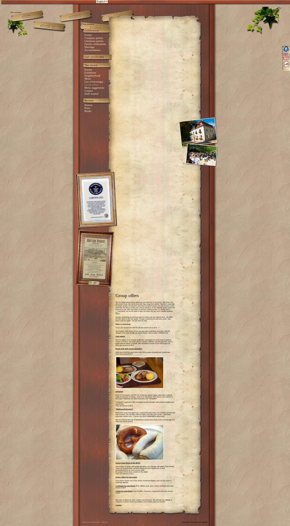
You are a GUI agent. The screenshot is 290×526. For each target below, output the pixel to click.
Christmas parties (93, 41)
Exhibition (90, 72)
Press (87, 108)
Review (89, 100)
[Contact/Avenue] (76, 17)
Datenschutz (95, 522)
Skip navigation (88, 24)
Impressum (86, 522)
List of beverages (93, 81)
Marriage (89, 47)
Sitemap (104, 522)
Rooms (88, 69)
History (88, 105)
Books (87, 111)
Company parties (93, 37)
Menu (87, 78)
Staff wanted (91, 93)
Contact (88, 90)
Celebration (91, 30)
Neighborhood (92, 75)
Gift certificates (94, 56)
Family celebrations (95, 44)
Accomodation (92, 50)
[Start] (27, 17)
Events (88, 34)
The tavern (91, 65)
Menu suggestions (94, 87)
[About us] (48, 26)
